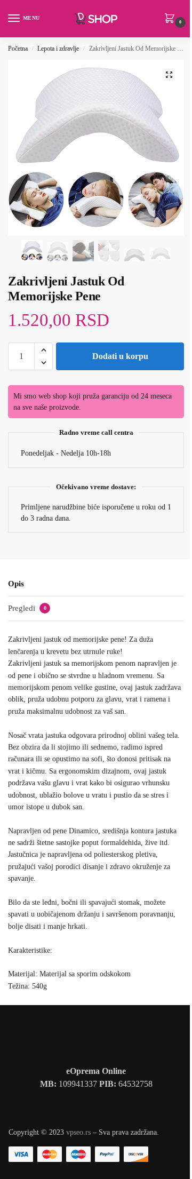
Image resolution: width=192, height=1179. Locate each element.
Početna (18, 48)
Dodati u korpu (120, 356)
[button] (171, 19)
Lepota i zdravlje (58, 48)
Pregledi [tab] (27, 608)
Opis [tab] (16, 583)
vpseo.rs (78, 1132)
